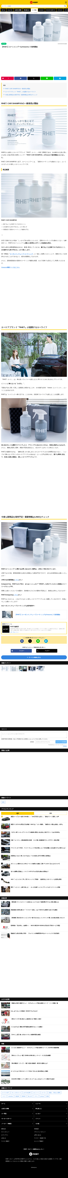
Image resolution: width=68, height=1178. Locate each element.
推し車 (30, 1096)
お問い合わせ (37, 1135)
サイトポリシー (5, 1132)
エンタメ (41, 10)
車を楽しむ (26, 10)
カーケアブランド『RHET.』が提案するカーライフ (20, 91)
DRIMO (24, 1096)
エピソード (36, 1092)
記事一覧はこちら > (14, 632)
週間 (17, 813)
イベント (60, 10)
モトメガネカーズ (16, 1092)
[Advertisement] (34, 62)
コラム (36, 1096)
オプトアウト (4, 1135)
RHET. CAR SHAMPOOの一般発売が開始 (17, 88)
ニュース (10, 10)
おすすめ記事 (27, 1092)
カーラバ (44, 1092)
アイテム (14, 12)
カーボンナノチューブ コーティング (21, 254)
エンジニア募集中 (38, 1141)
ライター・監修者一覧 (40, 1138)
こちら (16, 595)
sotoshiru (10, 1096)
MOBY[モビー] (4, 12)
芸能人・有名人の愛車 (54, 1092)
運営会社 (3, 1129)
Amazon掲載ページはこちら (10, 267)
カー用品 (34, 10)
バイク (4, 1096)
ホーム (3, 10)
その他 (37, 1123)
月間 (50, 813)
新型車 (17, 1096)
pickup (42, 1096)
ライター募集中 (5, 1141)
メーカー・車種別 (6, 1123)
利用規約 (65, 746)
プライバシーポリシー (40, 1132)
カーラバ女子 (5, 1092)
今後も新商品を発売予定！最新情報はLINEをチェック (21, 94)
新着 (3, 802)
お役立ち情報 (18, 10)
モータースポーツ (50, 10)
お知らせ (3, 1138)
